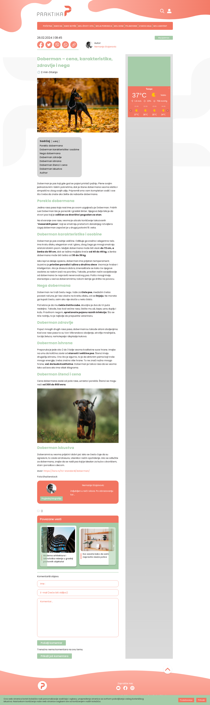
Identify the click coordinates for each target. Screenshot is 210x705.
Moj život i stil (86, 26)
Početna (47, 26)
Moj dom (118, 26)
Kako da (58, 26)
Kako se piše (70, 26)
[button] (42, 546)
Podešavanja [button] (186, 700)
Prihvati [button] (201, 700)
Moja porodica (104, 26)
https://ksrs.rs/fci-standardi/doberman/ (67, 471)
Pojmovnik (131, 26)
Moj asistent (160, 26)
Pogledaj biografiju (51, 498)
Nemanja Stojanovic (105, 46)
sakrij (55, 141)
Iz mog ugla (145, 26)
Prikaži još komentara (54, 656)
